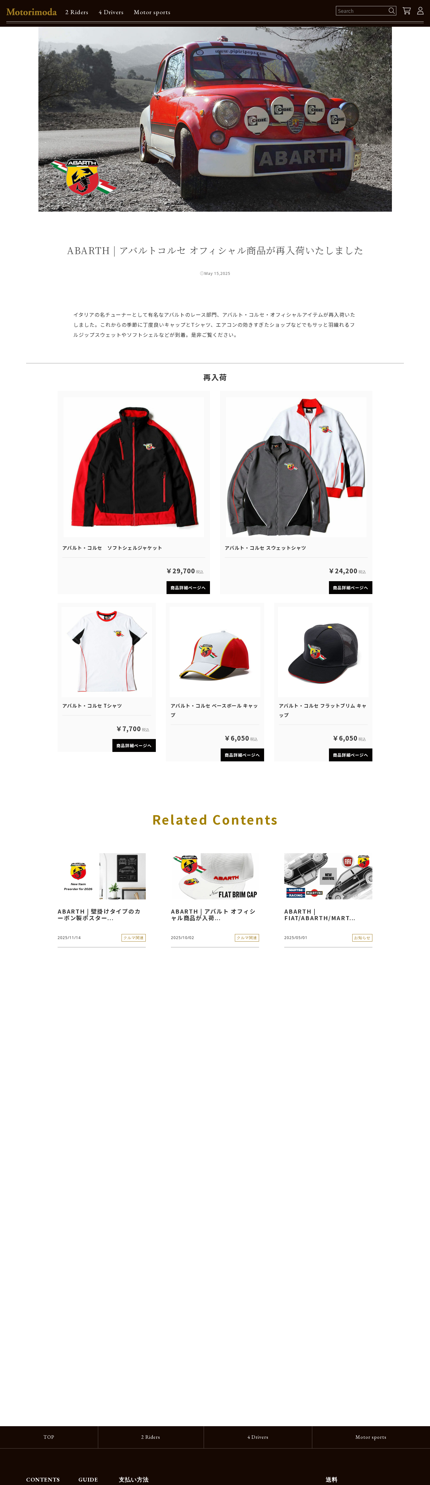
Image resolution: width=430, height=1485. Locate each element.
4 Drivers (111, 12)
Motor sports (152, 12)
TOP (48, 1437)
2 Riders (76, 12)
